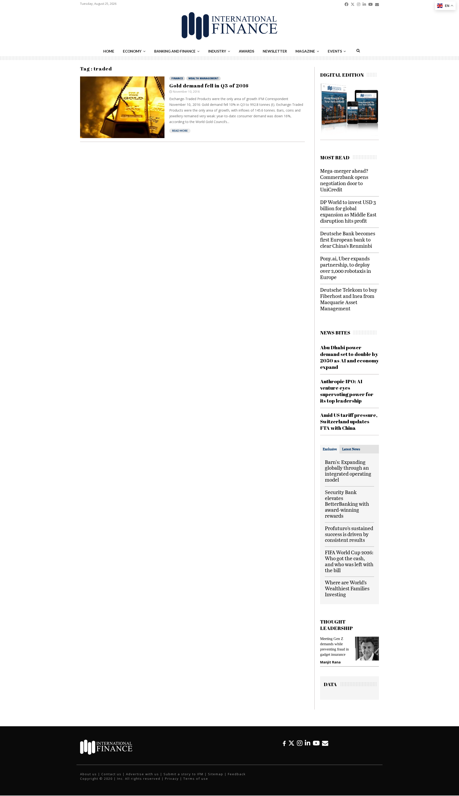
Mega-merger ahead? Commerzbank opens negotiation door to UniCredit (344, 180)
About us (88, 774)
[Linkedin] (307, 743)
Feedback (237, 774)
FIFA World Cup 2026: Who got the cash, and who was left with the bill (349, 561)
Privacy (172, 778)
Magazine (305, 51)
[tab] (329, 449)
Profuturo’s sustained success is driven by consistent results (349, 534)
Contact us (111, 774)
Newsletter (275, 51)
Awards (246, 51)
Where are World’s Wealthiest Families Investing (347, 588)
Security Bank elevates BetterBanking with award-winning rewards (347, 504)
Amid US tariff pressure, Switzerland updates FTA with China (348, 421)
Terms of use (195, 778)
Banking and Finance (175, 51)
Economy (132, 51)
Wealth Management (203, 78)
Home (108, 51)
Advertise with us (142, 774)
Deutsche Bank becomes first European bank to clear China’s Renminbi (347, 239)
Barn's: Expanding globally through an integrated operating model (348, 470)
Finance (177, 78)
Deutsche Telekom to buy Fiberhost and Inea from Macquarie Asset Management (348, 299)
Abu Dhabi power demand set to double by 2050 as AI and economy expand (349, 357)
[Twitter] (291, 743)
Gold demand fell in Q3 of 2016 (209, 85)
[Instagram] (299, 743)
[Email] (325, 743)
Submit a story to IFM (183, 774)
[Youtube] (316, 743)
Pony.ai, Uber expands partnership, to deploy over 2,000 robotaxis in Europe (345, 267)
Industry (217, 51)
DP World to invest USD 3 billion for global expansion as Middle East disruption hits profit (348, 211)
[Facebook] (284, 743)
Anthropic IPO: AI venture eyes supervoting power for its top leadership (346, 391)
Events (335, 51)
